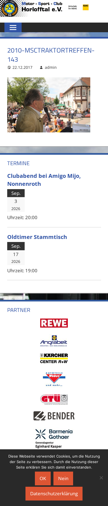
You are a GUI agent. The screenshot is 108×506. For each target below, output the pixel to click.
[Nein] (101, 477)
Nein (63, 478)
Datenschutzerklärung (54, 493)
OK (43, 478)
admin (51, 67)
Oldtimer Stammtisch (37, 237)
